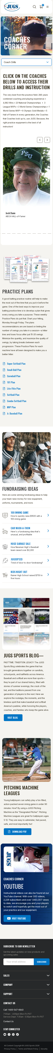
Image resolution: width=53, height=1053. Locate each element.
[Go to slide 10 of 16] (34, 233)
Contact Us (8, 1021)
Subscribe (41, 961)
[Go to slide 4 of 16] (3, 233)
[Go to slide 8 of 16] (24, 233)
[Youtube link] (4, 1034)
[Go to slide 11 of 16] (39, 233)
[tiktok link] (17, 1034)
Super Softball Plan (16, 363)
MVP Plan (11, 407)
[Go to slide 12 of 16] (44, 233)
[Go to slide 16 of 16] (40, 140)
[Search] (34, 7)
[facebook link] (9, 1034)
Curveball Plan (13, 376)
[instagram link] (13, 1034)
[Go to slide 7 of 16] (19, 233)
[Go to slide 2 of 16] (47, 140)
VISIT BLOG (12, 717)
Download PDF (19, 831)
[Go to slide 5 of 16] (8, 233)
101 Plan (11, 382)
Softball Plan (13, 395)
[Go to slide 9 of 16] (29, 233)
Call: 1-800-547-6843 (13, 1010)
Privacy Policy (10, 1049)
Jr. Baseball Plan (14, 413)
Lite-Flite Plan (13, 388)
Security (44, 1049)
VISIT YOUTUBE (19, 918)
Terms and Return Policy (28, 1049)
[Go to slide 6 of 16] (14, 233)
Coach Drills (10, 62)
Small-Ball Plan (14, 370)
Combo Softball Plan (16, 401)
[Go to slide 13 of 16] (49, 233)
